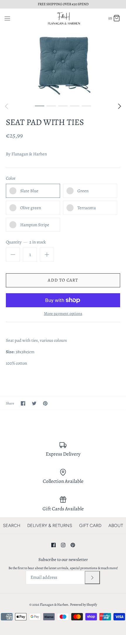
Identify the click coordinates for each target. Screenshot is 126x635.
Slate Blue (29, 191)
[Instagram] (63, 545)
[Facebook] (53, 545)
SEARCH (11, 525)
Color (11, 178)
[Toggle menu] (7, 18)
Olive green (30, 208)
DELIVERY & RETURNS (49, 525)
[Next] (119, 106)
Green (82, 191)
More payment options (63, 313)
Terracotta (86, 208)
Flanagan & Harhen (29, 154)
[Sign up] (92, 577)
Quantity (26, 242)
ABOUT (115, 525)
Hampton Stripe (34, 225)
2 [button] (51, 105)
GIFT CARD (90, 525)
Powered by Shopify (83, 604)
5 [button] (86, 105)
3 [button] (63, 105)
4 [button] (75, 105)
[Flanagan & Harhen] (63, 18)
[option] (63, 64)
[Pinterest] (73, 545)
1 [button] (39, 105)
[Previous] (6, 106)
